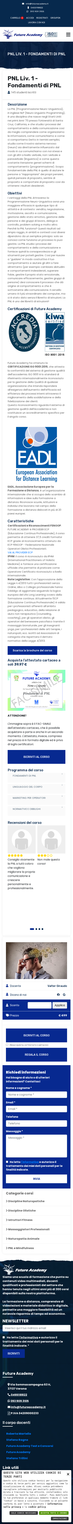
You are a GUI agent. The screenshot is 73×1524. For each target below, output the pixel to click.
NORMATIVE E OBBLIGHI (27, 809)
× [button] (68, 1474)
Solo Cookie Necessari (23, 1513)
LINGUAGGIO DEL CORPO (27, 787)
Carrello (16, 17)
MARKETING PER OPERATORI (29, 798)
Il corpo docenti (16, 1422)
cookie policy (37, 1507)
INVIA (36, 1178)
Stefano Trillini (17, 1458)
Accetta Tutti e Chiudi (54, 1513)
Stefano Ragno (17, 1440)
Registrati (42, 17)
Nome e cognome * (19, 1088)
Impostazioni (60, 1519)
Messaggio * (14, 1131)
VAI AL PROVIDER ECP (20, 552)
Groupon (55, 17)
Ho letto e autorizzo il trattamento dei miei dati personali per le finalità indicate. (34, 1165)
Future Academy (18, 1452)
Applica (60, 1005)
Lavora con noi (36, 22)
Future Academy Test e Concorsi (29, 1446)
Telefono (12, 1117)
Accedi (30, 17)
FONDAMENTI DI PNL (24, 775)
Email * (10, 1102)
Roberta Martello (18, 1434)
